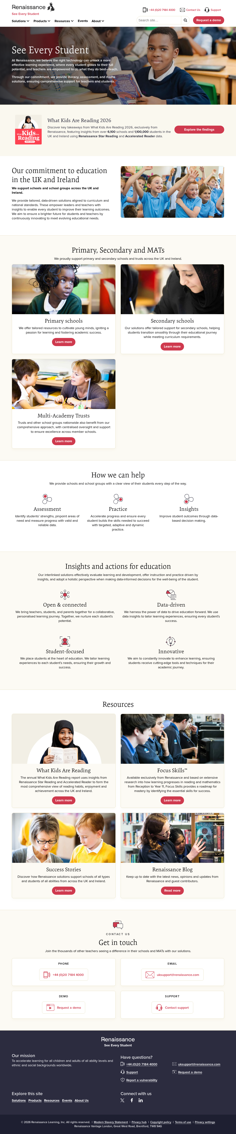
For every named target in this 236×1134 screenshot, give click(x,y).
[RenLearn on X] (123, 1100)
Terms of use (183, 1122)
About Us (82, 1100)
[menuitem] (21, 21)
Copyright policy (160, 1122)
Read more (172, 890)
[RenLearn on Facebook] (132, 1100)
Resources (52, 1100)
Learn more (63, 341)
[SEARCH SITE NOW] (185, 20)
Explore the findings (199, 129)
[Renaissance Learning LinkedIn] (141, 1100)
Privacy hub (139, 1122)
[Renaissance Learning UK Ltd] (118, 1039)
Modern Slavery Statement (111, 1122)
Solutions (19, 1100)
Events (67, 1100)
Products (35, 1100)
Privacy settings (205, 1122)
